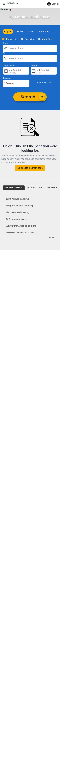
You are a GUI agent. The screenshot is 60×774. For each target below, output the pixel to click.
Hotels (19, 31)
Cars (30, 31)
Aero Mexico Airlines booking (21, 232)
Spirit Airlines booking (17, 199)
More (51, 237)
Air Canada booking (16, 219)
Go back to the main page (30, 168)
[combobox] (23, 48)
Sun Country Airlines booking (21, 225)
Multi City (47, 39)
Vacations (44, 31)
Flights (7, 31)
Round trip (11, 39)
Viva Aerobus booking (17, 212)
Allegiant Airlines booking (19, 205)
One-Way (29, 39)
